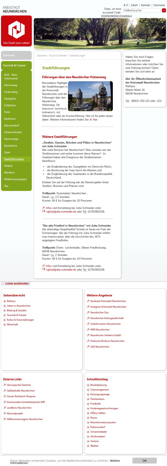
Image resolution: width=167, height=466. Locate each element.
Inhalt (134, 5)
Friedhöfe (95, 403)
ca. (52, 196)
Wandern (9, 172)
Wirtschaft (12, 324)
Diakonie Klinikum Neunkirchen (107, 341)
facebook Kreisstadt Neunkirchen (108, 301)
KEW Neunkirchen (100, 329)
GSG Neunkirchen (99, 346)
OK (145, 460)
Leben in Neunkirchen (19, 305)
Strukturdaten (97, 436)
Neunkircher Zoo (99, 312)
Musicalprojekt (15, 413)
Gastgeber (10, 98)
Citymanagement (99, 389)
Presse (93, 417)
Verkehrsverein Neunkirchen (105, 323)
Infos (49, 207)
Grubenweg (11, 92)
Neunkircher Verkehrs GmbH (105, 335)
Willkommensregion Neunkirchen (25, 419)
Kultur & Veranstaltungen (20, 319)
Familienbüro (97, 399)
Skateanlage (11, 139)
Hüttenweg (10, 85)
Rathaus (11, 301)
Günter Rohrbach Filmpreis (21, 396)
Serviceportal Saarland (19, 385)
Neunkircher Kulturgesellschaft (106, 318)
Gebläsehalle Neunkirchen (21, 390)
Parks (7, 112)
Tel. (85, 211)
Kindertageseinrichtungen (104, 408)
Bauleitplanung (98, 385)
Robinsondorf (11, 125)
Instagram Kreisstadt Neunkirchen (108, 306)
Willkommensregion (15, 179)
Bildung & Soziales (16, 310)
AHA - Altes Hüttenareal (11, 76)
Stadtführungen (14, 159)
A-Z (126, 5)
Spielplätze (10, 145)
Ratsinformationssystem (103, 422)
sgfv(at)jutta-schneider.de (61, 211)
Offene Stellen (97, 413)
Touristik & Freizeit (14, 65)
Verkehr (8, 166)
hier (95, 119)
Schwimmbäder (13, 132)
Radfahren (10, 119)
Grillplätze (10, 105)
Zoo (6, 186)
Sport (7, 152)
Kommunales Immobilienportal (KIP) (26, 402)
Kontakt (145, 5)
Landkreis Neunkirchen (19, 407)
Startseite (159, 5)
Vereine (94, 441)
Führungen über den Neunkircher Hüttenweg (74, 77)
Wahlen (94, 445)
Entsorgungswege (100, 394)
